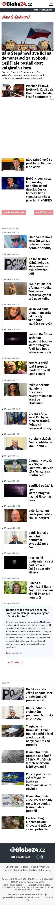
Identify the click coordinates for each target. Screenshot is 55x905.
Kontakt (34, 867)
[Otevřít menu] (50, 3)
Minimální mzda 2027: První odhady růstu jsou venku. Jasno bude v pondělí (39, 803)
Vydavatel (44, 867)
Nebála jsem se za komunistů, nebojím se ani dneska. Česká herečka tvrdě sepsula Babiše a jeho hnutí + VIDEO (39, 189)
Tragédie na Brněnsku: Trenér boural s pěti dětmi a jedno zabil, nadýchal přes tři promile (39, 736)
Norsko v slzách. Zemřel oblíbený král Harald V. (40, 442)
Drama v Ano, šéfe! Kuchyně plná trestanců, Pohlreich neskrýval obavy (39, 421)
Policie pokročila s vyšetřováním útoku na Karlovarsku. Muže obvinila (38, 781)
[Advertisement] (27, 127)
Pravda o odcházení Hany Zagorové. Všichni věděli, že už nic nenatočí (40, 590)
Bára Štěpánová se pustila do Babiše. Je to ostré (39, 163)
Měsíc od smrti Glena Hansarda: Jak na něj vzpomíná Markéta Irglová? (40, 316)
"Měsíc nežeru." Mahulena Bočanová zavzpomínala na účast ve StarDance (40, 394)
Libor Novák (17, 653)
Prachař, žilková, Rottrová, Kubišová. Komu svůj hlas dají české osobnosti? (39, 91)
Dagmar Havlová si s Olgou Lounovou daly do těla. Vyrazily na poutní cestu (40, 468)
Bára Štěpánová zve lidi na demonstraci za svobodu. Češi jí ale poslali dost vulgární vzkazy (26, 61)
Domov (5, 683)
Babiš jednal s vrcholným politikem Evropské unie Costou (38, 540)
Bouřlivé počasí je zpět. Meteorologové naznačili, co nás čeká (40, 493)
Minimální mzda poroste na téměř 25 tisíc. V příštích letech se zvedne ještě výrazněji (38, 759)
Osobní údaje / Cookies (25, 870)
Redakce (24, 867)
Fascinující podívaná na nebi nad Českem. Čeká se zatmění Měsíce (40, 565)
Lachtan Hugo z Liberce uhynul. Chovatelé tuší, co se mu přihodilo (38, 823)
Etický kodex (12, 867)
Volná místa (45, 870)
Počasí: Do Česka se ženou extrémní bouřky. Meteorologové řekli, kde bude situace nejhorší (40, 343)
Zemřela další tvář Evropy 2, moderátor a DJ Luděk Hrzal (39, 368)
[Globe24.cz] (17, 4)
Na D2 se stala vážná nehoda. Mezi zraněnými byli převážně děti (39, 266)
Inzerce (8, 870)
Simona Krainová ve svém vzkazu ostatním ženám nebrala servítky (40, 242)
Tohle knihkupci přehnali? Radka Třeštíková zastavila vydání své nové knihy (39, 291)
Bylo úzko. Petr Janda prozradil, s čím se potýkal (40, 514)
